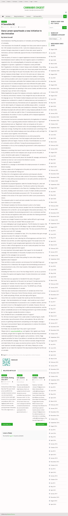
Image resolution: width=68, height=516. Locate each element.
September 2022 (55, 127)
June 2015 (53, 390)
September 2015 (55, 380)
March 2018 (54, 280)
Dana (14, 355)
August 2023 (54, 95)
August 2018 (54, 262)
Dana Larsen (19, 355)
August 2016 (54, 341)
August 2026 (54, 49)
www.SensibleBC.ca (16, 331)
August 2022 (54, 131)
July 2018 (53, 266)
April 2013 (53, 454)
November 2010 (55, 497)
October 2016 (54, 334)
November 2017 (55, 294)
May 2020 (53, 195)
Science (26, 1)
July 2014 (53, 430)
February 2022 (54, 145)
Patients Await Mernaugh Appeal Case (42, 424)
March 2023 (54, 110)
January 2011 (54, 494)
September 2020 (55, 184)
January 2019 (54, 252)
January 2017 (54, 323)
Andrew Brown (4, 384)
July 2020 (53, 191)
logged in (11, 436)
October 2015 (54, 376)
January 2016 (54, 366)
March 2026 (54, 63)
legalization (28, 355)
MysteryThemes (11, 514)
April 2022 (53, 138)
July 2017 (53, 302)
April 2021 (53, 163)
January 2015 (54, 408)
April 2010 (53, 504)
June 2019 (53, 234)
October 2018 (54, 255)
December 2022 (55, 117)
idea (24, 355)
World (35, 1)
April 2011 (53, 490)
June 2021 (53, 156)
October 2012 (54, 465)
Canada (20, 1)
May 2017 (53, 309)
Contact (28, 16)
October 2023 (54, 92)
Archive (4, 21)
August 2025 (54, 74)
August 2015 (54, 383)
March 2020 (54, 202)
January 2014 (54, 444)
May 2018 (53, 273)
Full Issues (15, 1)
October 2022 (54, 124)
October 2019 (54, 220)
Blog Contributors (19, 16)
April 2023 (53, 106)
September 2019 (55, 223)
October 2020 (54, 181)
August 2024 (54, 85)
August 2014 (54, 426)
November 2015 (55, 373)
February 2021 (54, 170)
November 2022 (55, 120)
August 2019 (54, 227)
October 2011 (54, 479)
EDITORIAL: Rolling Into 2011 (7, 379)
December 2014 (55, 412)
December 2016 (55, 326)
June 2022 (53, 135)
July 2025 (53, 78)
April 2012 (53, 472)
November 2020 (55, 177)
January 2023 (54, 113)
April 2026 (53, 60)
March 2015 (54, 401)
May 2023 (53, 103)
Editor (33, 382)
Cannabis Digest (34, 8)
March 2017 (54, 316)
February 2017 (54, 319)
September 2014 (55, 422)
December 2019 (55, 213)
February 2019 (54, 248)
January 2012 (54, 476)
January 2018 (54, 287)
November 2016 (55, 330)
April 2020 (53, 199)
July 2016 (53, 344)
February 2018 (54, 284)
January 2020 (54, 209)
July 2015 (53, 387)
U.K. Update (21, 378)
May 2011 (53, 486)
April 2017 (53, 312)
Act (7, 355)
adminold (14, 27)
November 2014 (55, 415)
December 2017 (55, 291)
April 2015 (53, 398)
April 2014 (53, 440)
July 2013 (53, 451)
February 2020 (54, 206)
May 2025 (53, 81)
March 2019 (54, 245)
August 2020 (54, 188)
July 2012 (53, 469)
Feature (9, 1)
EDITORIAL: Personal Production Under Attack (8, 424)
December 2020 (55, 174)
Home (3, 1)
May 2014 (53, 437)
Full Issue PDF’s (38, 16)
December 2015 (55, 369)
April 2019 (53, 241)
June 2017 (53, 305)
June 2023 (53, 99)
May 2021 (53, 159)
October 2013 (54, 447)
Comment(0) (23, 27)
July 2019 (53, 231)
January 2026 (54, 67)
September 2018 (55, 259)
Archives (8, 16)
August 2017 (54, 298)
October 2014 (54, 419)
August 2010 (54, 501)
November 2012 (55, 462)
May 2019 (53, 238)
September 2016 (55, 337)
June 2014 (53, 433)
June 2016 (53, 348)
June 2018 (53, 270)
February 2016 (54, 362)
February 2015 (54, 405)
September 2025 (55, 71)
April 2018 (53, 277)
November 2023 (55, 88)
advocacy (11, 355)
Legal (31, 1)
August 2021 (54, 152)
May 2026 (53, 56)
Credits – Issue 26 (38, 378)
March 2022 (54, 142)
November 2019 (55, 216)
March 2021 (54, 167)
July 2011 (53, 483)
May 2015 (53, 394)
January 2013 (54, 458)
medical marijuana (35, 355)
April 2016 (53, 355)
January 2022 (54, 149)
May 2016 (53, 351)
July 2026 (53, 53)
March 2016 (54, 358)
